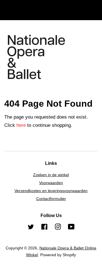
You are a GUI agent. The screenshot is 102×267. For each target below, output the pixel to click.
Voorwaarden (51, 182)
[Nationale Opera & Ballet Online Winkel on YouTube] (71, 228)
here (21, 125)
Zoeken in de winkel (51, 175)
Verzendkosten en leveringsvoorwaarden (51, 190)
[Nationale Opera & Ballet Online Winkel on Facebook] (44, 228)
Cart (93, 14)
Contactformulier (51, 198)
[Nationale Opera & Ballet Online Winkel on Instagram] (58, 228)
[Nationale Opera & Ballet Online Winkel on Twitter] (31, 228)
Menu (17, 14)
